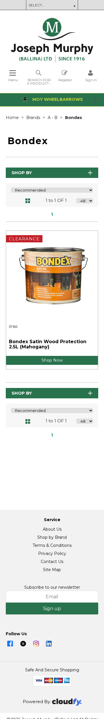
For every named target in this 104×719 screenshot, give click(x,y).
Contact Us (52, 561)
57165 (13, 327)
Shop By (22, 172)
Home (13, 117)
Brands (33, 117)
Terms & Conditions (52, 545)
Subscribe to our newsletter (52, 587)
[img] (10, 643)
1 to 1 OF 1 (56, 200)
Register (65, 80)
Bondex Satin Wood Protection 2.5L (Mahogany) (47, 344)
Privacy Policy (52, 553)
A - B (53, 117)
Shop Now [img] (52, 360)
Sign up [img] (52, 608)
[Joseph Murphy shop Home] (52, 61)
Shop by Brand (52, 537)
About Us (52, 529)
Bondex (73, 117)
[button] (8, 100)
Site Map (52, 569)
